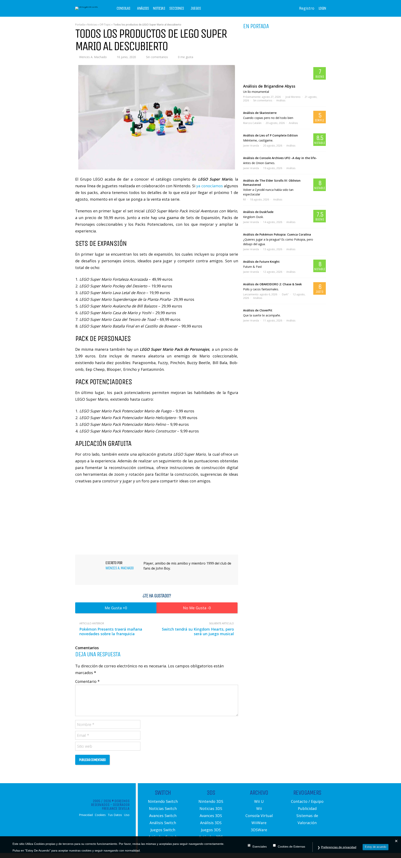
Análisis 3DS (211, 822)
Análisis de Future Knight (261, 262)
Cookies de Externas (291, 846)
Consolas (123, 8)
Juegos (196, 8)
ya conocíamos (209, 185)
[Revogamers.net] (86, 6)
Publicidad (307, 808)
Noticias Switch (163, 808)
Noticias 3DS (210, 808)
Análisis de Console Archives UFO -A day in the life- (280, 158)
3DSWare (259, 829)
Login (322, 8)
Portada (80, 24)
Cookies (100, 814)
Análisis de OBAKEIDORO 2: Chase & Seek (272, 284)
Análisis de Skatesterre (260, 113)
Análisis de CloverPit (257, 310)
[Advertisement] (156, 518)
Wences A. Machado (93, 57)
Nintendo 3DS (210, 801)
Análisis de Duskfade (258, 212)
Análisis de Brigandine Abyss (269, 86)
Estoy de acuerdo (375, 846)
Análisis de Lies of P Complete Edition (270, 135)
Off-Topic (105, 24)
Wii (259, 808)
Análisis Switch (163, 822)
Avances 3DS (211, 815)
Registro (306, 8)
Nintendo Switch (163, 801)
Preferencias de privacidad (338, 847)
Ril (244, 199)
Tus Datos (115, 814)
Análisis (143, 8)
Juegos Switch (162, 829)
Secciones (176, 8)
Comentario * (87, 681)
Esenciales (260, 846)
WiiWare (258, 822)
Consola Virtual (259, 815)
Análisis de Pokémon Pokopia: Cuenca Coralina (277, 234)
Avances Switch (162, 815)
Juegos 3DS (211, 829)
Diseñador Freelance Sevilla (115, 806)
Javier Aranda (251, 145)
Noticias (159, 8)
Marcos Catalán (252, 123)
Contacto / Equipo (307, 801)
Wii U (259, 801)
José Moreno (293, 97)
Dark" (285, 294)
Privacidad (86, 814)
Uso (126, 814)
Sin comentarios (157, 57)
